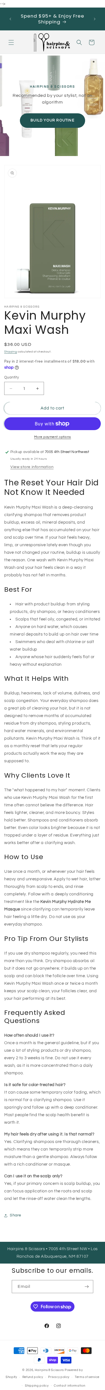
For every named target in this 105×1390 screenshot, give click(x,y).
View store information (31, 467)
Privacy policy (58, 1377)
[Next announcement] (94, 19)
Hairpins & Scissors (49, 1370)
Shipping (10, 351)
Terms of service (87, 1377)
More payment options (52, 437)
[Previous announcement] (10, 19)
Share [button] (15, 1215)
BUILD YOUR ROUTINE (52, 120)
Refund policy (32, 1377)
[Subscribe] (87, 1286)
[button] (11, 42)
